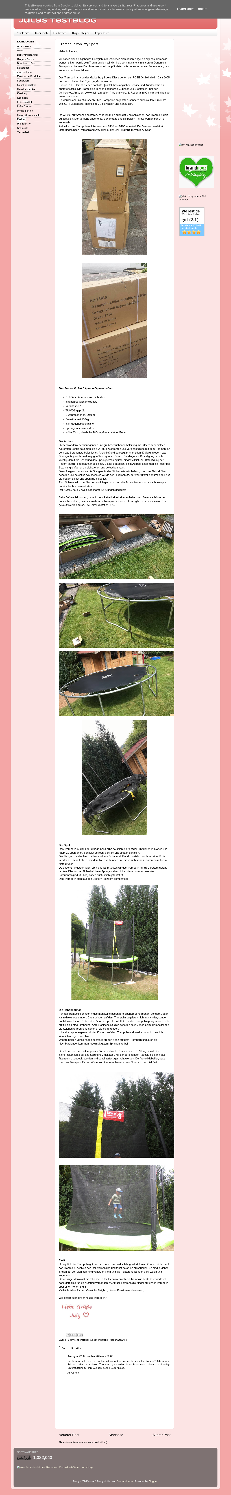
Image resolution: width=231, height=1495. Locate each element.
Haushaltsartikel (119, 1339)
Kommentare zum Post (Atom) (90, 1442)
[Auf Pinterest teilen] (81, 1335)
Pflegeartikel (24, 123)
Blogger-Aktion (25, 59)
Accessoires (24, 46)
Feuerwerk (23, 80)
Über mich (41, 33)
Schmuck (22, 128)
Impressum (102, 33)
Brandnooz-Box (26, 63)
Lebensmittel (24, 102)
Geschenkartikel (99, 1339)
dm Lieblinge (24, 72)
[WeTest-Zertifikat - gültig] (191, 235)
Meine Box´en (25, 110)
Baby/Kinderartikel (78, 1339)
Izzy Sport (104, 77)
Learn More (185, 9)
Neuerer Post (69, 1435)
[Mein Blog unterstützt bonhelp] (196, 199)
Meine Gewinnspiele (28, 115)
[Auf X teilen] (75, 1335)
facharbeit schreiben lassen (114, 1361)
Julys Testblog (58, 21)
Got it (202, 9)
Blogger (153, 1481)
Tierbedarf (23, 132)
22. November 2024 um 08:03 (96, 1356)
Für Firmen (59, 33)
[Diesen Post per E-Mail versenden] (68, 1335)
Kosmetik (22, 97)
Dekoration (23, 67)
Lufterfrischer (24, 106)
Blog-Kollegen (81, 33)
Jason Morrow (125, 1481)
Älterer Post (161, 1435)
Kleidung (22, 93)
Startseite (23, 33)
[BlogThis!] (71, 1335)
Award (20, 50)
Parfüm (21, 119)
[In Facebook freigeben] (78, 1335)
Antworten (73, 1372)
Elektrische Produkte (29, 76)
